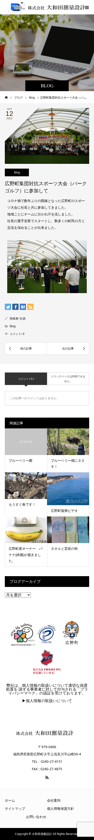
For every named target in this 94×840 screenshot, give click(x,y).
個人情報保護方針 (60, 808)
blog (17, 172)
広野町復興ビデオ (64, 510)
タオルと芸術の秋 (64, 548)
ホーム (10, 800)
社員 (23, 318)
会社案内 (53, 800)
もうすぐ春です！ (22, 504)
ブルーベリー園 (20, 460)
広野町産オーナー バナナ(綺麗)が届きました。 (25, 554)
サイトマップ (15, 808)
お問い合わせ (36, 816)
